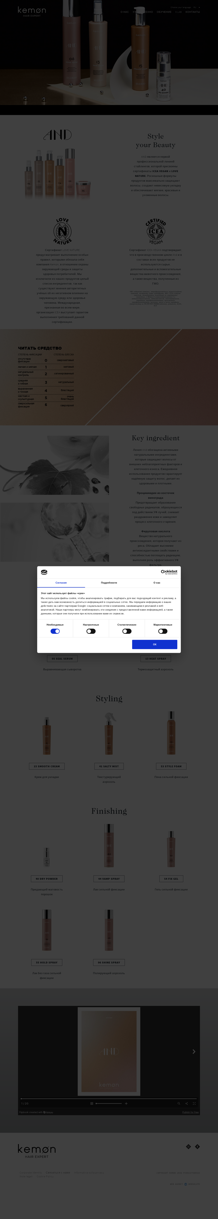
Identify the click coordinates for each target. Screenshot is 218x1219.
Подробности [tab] (109, 582)
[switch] (91, 631)
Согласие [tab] (61, 582)
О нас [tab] (157, 582)
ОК (154, 644)
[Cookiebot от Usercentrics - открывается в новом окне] (163, 572)
